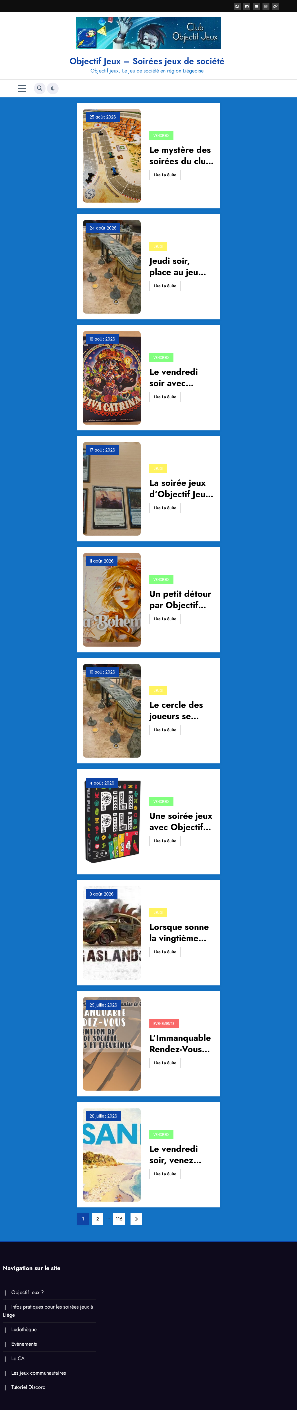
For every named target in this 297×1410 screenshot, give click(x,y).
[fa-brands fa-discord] (246, 6)
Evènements (164, 1023)
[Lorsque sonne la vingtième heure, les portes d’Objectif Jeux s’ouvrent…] (112, 932)
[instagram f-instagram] (265, 6)
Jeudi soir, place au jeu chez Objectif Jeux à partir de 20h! (180, 266)
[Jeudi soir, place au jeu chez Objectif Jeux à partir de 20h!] (112, 266)
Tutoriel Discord (28, 1387)
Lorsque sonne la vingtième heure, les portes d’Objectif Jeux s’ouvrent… (179, 932)
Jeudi (158, 246)
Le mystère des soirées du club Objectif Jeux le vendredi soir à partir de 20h (180, 155)
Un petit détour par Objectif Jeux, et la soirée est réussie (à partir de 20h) (181, 599)
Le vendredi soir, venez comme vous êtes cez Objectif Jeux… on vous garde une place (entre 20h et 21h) (179, 1154)
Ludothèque (24, 1329)
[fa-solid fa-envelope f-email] (256, 6)
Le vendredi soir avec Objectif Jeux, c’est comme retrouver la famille (177, 377)
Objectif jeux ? (27, 1292)
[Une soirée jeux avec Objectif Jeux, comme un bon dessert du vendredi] (112, 821)
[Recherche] (40, 88)
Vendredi (161, 135)
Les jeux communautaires (38, 1373)
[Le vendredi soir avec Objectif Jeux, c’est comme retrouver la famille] (112, 377)
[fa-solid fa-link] (275, 6)
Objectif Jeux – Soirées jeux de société (147, 61)
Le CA (18, 1358)
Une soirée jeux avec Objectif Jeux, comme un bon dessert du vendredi (181, 821)
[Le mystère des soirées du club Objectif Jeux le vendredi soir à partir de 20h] (112, 155)
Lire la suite (165, 175)
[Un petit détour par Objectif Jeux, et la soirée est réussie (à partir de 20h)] (112, 599)
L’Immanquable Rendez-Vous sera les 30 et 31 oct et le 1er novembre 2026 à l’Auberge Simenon (180, 1043)
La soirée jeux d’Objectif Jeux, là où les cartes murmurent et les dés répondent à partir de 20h (181, 488)
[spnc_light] (53, 88)
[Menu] (22, 88)
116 (119, 1219)
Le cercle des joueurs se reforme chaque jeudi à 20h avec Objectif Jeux (181, 710)
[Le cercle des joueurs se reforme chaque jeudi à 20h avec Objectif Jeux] (112, 710)
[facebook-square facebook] (237, 6)
